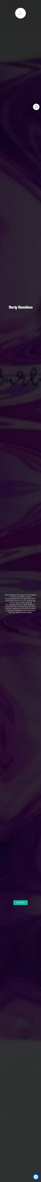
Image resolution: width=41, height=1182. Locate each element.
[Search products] (36, 107)
